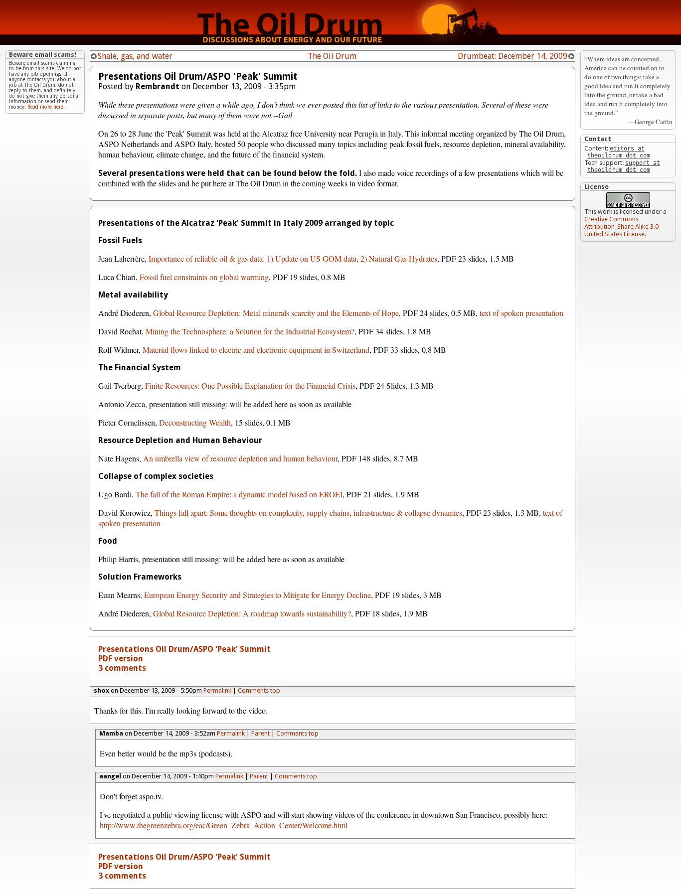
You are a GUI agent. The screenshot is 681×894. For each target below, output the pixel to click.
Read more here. (46, 107)
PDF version (120, 658)
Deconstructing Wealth (195, 422)
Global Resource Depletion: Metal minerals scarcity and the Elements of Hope (276, 312)
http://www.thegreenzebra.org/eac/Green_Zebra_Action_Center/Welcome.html (223, 825)
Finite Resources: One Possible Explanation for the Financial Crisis (250, 385)
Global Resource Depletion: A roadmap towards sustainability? (252, 613)
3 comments (122, 668)
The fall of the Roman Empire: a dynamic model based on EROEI (239, 494)
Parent (260, 733)
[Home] (340, 42)
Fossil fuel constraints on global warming (204, 277)
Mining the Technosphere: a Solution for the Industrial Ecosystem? (250, 331)
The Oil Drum (332, 56)
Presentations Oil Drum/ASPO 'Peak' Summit (184, 649)
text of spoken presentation (521, 312)
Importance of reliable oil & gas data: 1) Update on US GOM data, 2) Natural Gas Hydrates (293, 258)
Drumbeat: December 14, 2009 (512, 56)
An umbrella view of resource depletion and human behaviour (240, 458)
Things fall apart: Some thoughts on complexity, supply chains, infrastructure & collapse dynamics (308, 512)
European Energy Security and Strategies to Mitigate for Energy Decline (257, 595)
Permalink (217, 690)
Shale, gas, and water (135, 56)
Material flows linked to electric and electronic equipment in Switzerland (256, 349)
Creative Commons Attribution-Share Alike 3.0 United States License (621, 226)
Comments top (259, 690)
